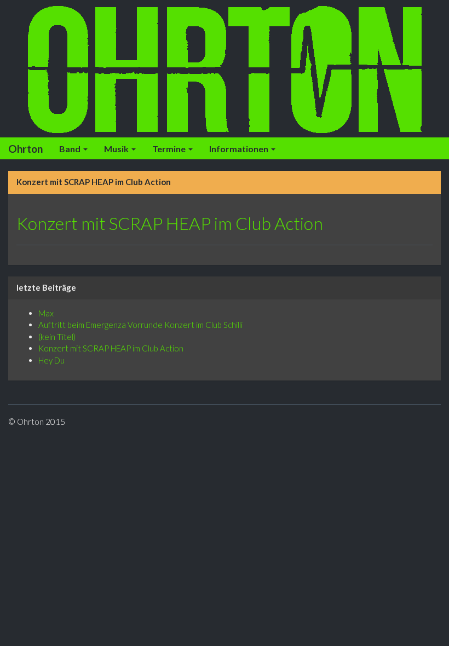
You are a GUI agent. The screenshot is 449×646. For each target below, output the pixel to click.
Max (46, 313)
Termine (169, 148)
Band (70, 148)
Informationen (239, 148)
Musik (117, 148)
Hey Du (51, 360)
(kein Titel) (57, 337)
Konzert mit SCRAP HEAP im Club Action (169, 223)
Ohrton (25, 148)
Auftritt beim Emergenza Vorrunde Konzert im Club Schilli (140, 325)
